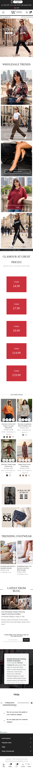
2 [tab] (18, 707)
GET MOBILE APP (18, 1)
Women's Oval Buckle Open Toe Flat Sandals (9, 567)
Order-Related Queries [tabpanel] (23, 702)
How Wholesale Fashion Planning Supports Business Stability (13, 613)
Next (32, 703)
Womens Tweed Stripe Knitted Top (8, 465)
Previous (1, 703)
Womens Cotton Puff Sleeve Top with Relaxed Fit (8, 426)
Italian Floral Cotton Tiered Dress (24, 465)
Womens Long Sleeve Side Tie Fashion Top (24, 425)
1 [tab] (15, 707)
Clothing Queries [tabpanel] (9, 702)
